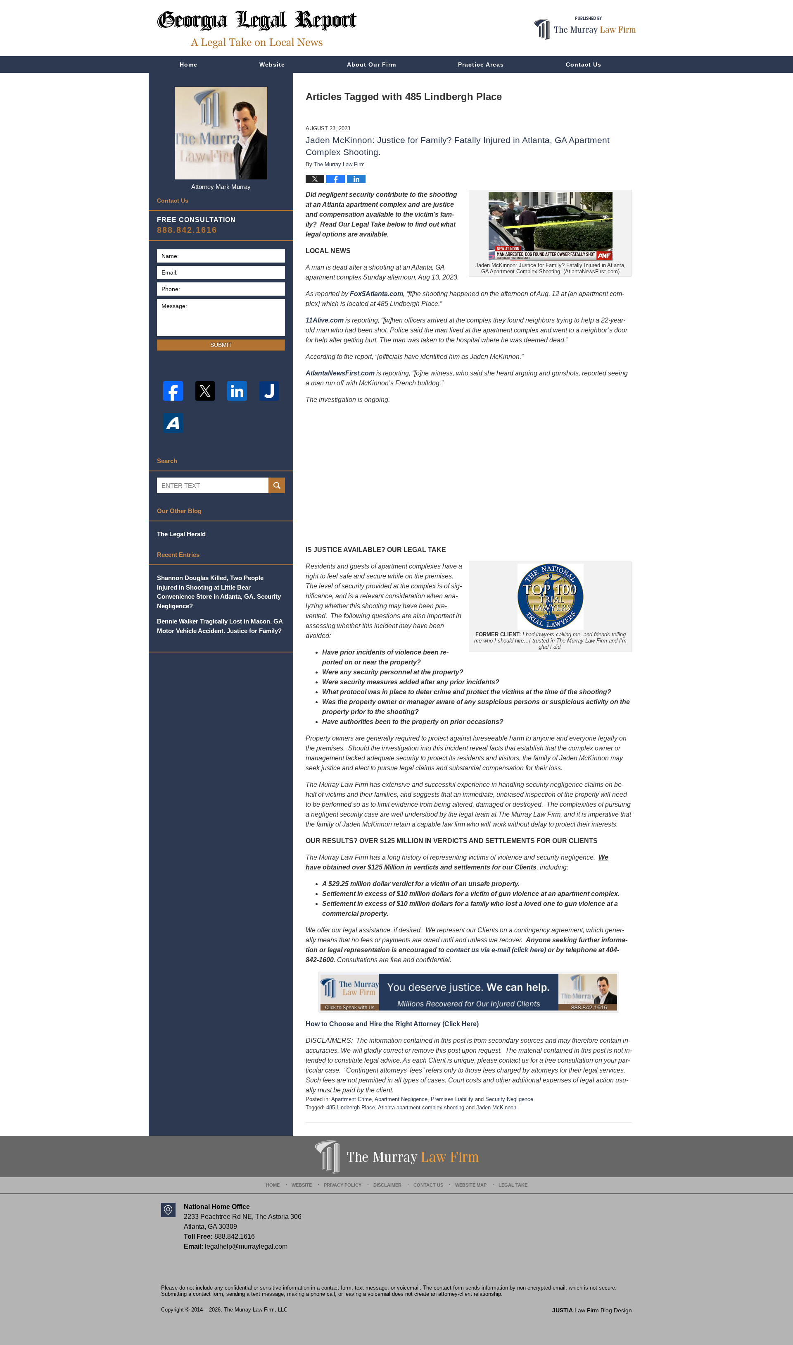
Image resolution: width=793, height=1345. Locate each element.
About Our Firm (371, 64)
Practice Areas (481, 64)
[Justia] (269, 391)
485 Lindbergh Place (350, 1107)
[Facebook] (173, 391)
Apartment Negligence (401, 1099)
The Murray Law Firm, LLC (255, 1310)
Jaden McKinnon (496, 1107)
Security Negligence (509, 1099)
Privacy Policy (342, 1185)
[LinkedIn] (237, 391)
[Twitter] (205, 391)
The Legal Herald (181, 534)
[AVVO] (173, 423)
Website (272, 64)
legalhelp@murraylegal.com (246, 1246)
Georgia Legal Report (257, 29)
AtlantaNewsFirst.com (340, 373)
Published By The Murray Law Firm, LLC (585, 28)
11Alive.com (325, 320)
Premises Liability (452, 1099)
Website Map (471, 1185)
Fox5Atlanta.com (376, 293)
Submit (221, 345)
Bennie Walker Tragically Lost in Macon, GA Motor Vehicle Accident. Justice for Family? (220, 626)
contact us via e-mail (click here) (496, 949)
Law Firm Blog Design (592, 1310)
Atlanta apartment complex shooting (421, 1107)
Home (188, 64)
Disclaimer (387, 1185)
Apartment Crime (351, 1099)
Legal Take (513, 1185)
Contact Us (583, 64)
